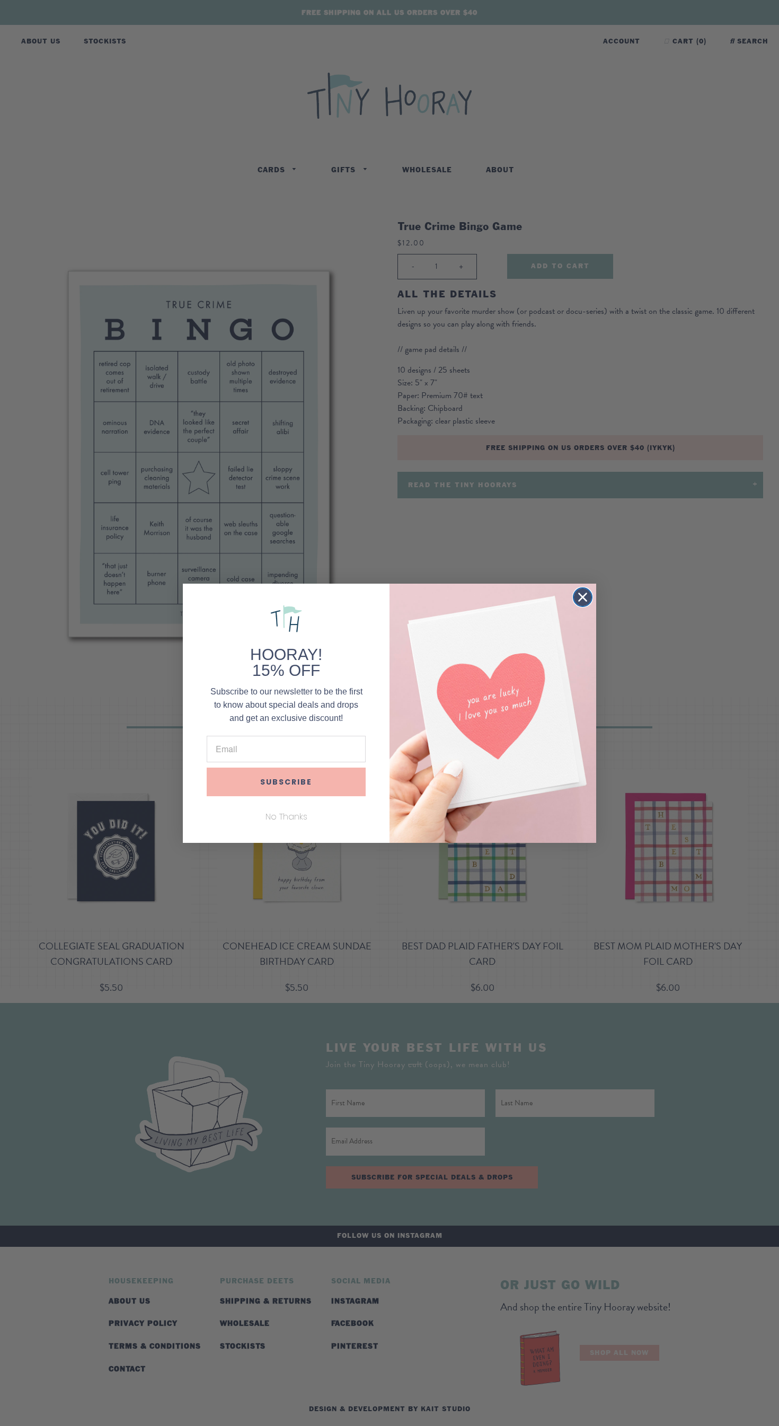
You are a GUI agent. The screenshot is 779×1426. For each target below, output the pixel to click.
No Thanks (286, 817)
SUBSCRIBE (286, 782)
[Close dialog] (582, 597)
